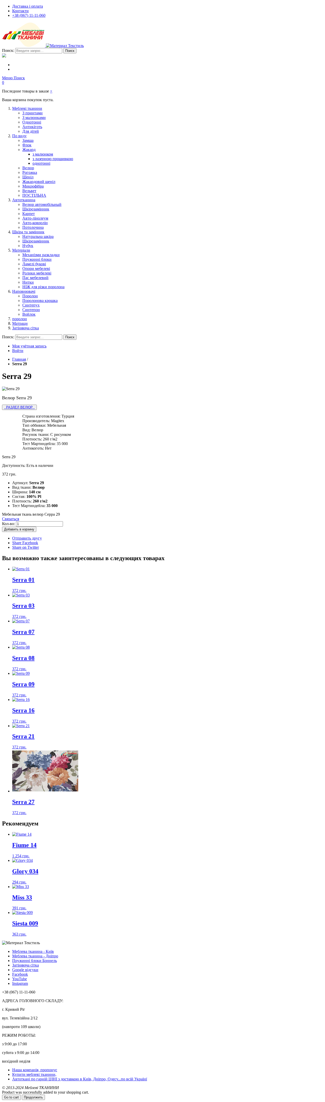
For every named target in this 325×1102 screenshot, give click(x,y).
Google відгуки (25, 970)
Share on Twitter (25, 547)
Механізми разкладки (41, 255)
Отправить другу (27, 538)
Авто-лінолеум (35, 218)
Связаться (10, 519)
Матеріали (21, 250)
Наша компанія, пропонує (34, 1070)
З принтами (32, 113)
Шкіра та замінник (28, 232)
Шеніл (28, 177)
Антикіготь (32, 127)
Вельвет (29, 191)
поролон (19, 319)
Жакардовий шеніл (38, 181)
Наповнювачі (23, 291)
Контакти (20, 11)
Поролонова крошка (40, 300)
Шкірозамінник (35, 209)
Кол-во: (8, 524)
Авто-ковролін (35, 223)
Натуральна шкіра (38, 236)
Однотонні (31, 122)
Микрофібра (33, 186)
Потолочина (33, 227)
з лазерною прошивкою (52, 159)
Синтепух (31, 305)
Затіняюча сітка (25, 328)
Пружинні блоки (37, 259)
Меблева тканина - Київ (33, 951)
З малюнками (34, 117)
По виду (19, 136)
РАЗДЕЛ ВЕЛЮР (19, 407)
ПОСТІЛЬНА (34, 195)
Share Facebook (25, 543)
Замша (28, 140)
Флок (26, 145)
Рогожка (29, 172)
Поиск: (8, 50)
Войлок (29, 314)
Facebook (20, 974)
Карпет (28, 213)
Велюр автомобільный (41, 204)
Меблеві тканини (27, 108)
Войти (17, 350)
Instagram (20, 983)
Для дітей (30, 131)
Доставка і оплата (27, 6)
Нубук (27, 245)
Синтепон (31, 310)
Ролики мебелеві (36, 273)
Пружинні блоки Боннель (34, 960)
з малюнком (42, 154)
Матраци (20, 323)
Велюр (28, 168)
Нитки (28, 282)
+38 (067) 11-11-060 (28, 15)
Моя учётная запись (29, 346)
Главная (19, 359)
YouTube (19, 979)
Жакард (29, 149)
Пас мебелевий (35, 278)
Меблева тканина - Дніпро (35, 956)
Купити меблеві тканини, (34, 1074)
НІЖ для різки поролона (43, 287)
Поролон (30, 296)
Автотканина (23, 200)
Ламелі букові (34, 264)
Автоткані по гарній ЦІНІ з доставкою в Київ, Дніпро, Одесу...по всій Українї (79, 1079)
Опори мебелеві (36, 268)
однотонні (41, 163)
